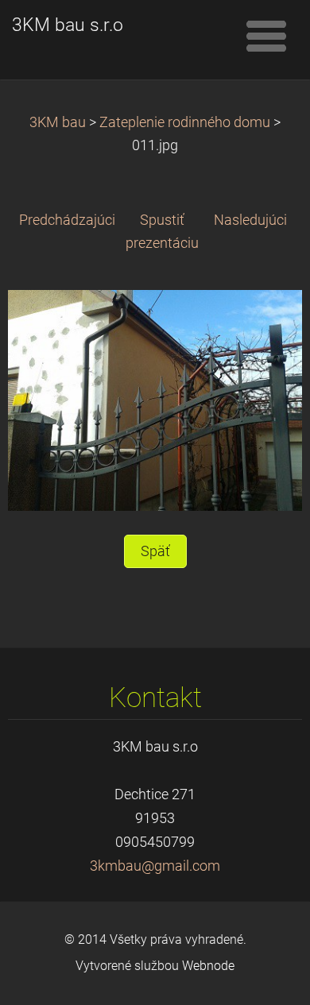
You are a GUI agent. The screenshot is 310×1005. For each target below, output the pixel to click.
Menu (266, 36)
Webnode (208, 965)
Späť (155, 551)
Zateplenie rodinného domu (184, 122)
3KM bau (57, 122)
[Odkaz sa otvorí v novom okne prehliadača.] (155, 400)
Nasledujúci (250, 220)
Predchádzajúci (67, 220)
